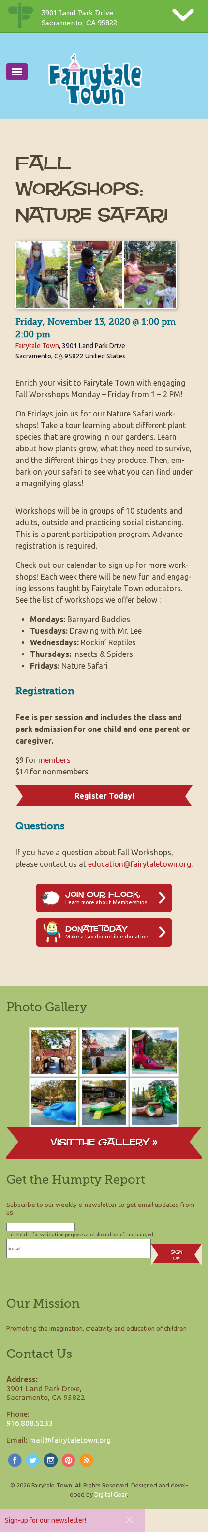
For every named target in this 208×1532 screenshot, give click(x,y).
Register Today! (104, 795)
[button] (129, 1520)
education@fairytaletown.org (139, 864)
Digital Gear (110, 1494)
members (54, 760)
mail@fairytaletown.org (70, 1439)
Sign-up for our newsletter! (45, 1520)
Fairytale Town (37, 346)
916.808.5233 (29, 1422)
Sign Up (176, 1255)
